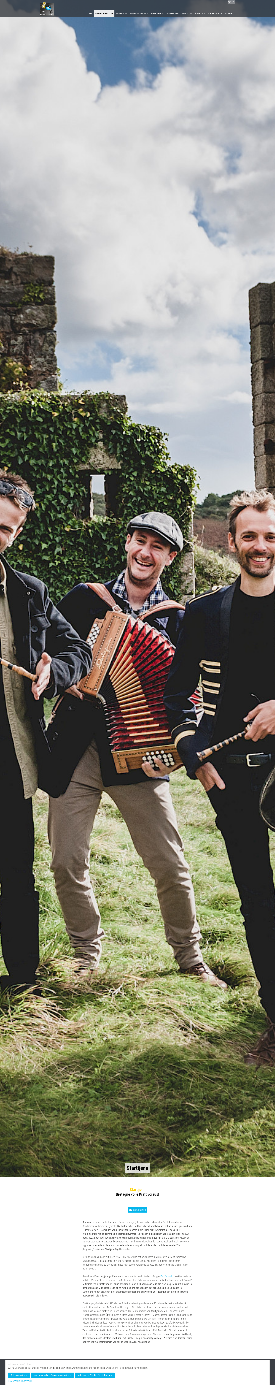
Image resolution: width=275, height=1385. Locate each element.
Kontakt (229, 13)
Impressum (26, 1380)
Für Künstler (215, 13)
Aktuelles (186, 13)
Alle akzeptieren (19, 1375)
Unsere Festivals (139, 13)
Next (270, 590)
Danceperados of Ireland (164, 13)
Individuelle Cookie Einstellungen (95, 1375)
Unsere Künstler (104, 13)
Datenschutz (14, 1380)
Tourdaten (121, 13)
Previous (2, 590)
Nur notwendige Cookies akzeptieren (52, 1375)
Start (89, 13)
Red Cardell (166, 1276)
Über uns (200, 13)
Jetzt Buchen (139, 1209)
